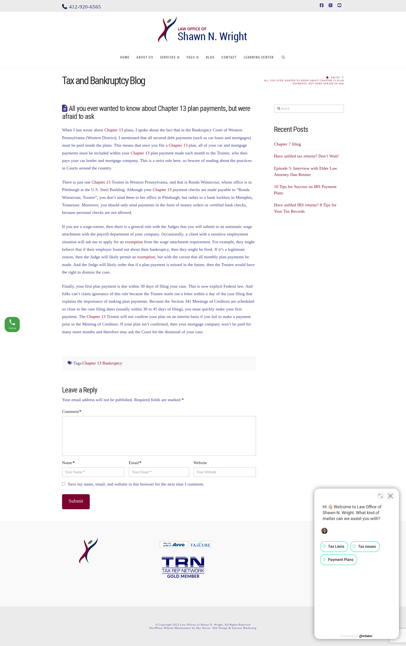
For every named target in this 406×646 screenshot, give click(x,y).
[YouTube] (340, 5)
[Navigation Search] (283, 57)
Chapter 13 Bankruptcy (102, 363)
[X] (331, 5)
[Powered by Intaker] (366, 636)
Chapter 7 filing (287, 144)
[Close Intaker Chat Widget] (390, 496)
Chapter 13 (113, 130)
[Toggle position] (380, 496)
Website (200, 462)
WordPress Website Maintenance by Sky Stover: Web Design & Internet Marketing (203, 627)
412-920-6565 (84, 7)
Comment (71, 411)
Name (68, 462)
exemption (134, 241)
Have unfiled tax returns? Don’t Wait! (306, 156)
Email (135, 462)
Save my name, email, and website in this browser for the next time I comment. (136, 484)
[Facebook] (322, 5)
